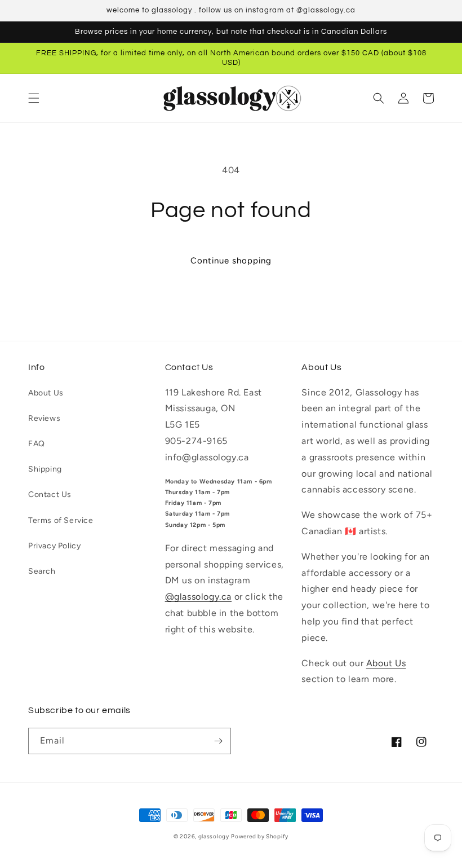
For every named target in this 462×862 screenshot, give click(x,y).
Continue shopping (231, 261)
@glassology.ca (198, 596)
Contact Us (50, 494)
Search (42, 571)
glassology (213, 836)
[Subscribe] (218, 741)
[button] (33, 98)
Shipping (45, 469)
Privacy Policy (54, 546)
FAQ (36, 443)
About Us (46, 393)
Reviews (44, 418)
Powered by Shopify (259, 836)
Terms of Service (61, 520)
